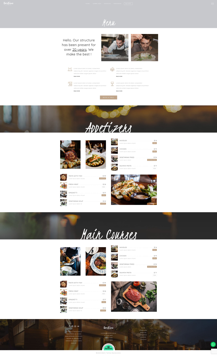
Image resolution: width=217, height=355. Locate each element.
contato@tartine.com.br (108, 333)
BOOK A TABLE (108, 97)
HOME (88, 3)
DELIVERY (128, 3)
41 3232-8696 (108, 340)
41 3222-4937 (108, 335)
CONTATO (143, 339)
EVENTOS (107, 3)
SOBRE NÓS (97, 3)
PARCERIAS (117, 3)
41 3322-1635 (109, 338)
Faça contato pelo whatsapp (213, 344)
